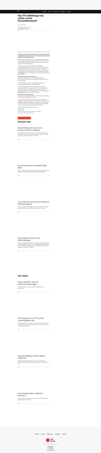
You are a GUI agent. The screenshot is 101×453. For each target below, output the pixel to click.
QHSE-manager (21, 108)
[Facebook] (50, 429)
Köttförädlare (21, 110)
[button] (19, 118)
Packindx (69, 11)
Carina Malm (23, 25)
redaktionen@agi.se (51, 450)
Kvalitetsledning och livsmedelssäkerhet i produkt (29, 111)
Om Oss (49, 11)
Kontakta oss (56, 11)
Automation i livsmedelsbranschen (25, 113)
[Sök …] (81, 11)
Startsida (44, 11)
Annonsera (62, 11)
